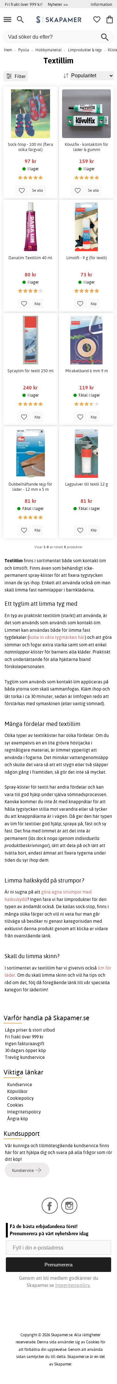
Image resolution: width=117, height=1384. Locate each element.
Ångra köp (17, 1119)
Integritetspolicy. (73, 1285)
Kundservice (19, 1084)
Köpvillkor (17, 1091)
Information (101, 4)
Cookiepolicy (20, 1098)
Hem (8, 49)
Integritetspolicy (24, 1112)
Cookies (15, 1105)
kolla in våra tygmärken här (57, 637)
